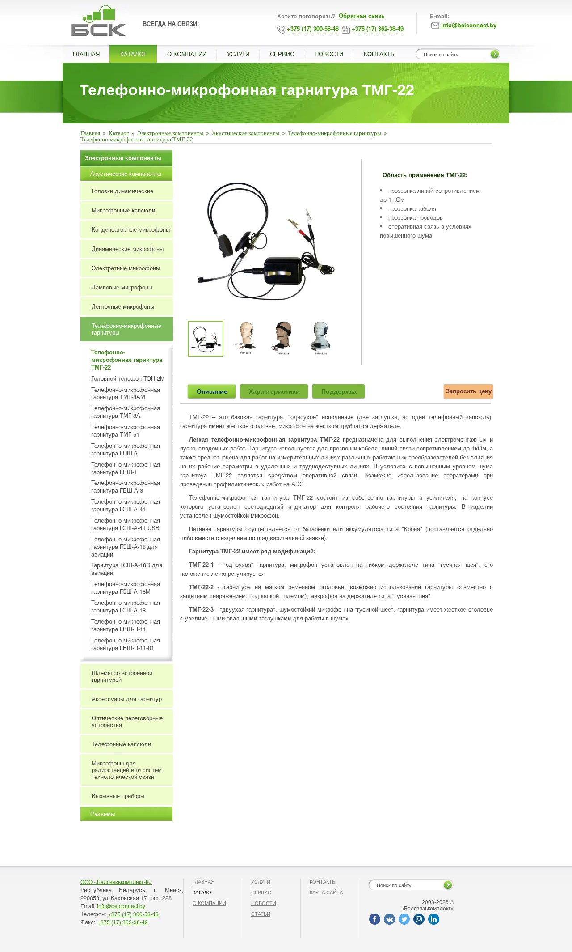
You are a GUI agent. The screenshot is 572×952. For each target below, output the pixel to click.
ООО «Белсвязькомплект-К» (116, 881)
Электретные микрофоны (126, 268)
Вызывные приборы (118, 795)
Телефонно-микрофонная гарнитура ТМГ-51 (125, 430)
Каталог (119, 133)
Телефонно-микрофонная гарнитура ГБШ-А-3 (125, 486)
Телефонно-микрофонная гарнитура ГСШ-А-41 (125, 505)
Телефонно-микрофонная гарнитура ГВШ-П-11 (125, 625)
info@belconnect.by (121, 906)
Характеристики (274, 391)
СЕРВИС (282, 54)
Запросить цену (469, 391)
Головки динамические (122, 191)
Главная (90, 133)
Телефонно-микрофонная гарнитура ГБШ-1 (125, 468)
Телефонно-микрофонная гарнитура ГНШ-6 (125, 449)
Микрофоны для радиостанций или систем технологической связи (127, 770)
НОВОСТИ (329, 54)
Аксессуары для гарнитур (127, 698)
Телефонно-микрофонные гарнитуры (334, 133)
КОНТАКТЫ (380, 54)
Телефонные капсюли (121, 744)
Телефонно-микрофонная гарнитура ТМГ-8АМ (125, 393)
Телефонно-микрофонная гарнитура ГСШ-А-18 (125, 606)
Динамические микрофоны (128, 248)
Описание (212, 391)
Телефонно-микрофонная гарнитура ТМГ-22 (126, 359)
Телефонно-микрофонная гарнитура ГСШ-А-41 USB (125, 524)
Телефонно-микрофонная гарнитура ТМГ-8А (125, 412)
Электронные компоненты (170, 133)
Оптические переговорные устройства (127, 721)
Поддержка (339, 391)
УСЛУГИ (238, 54)
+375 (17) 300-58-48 (133, 914)
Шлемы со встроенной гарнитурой (122, 676)
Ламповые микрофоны (122, 287)
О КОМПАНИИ (186, 54)
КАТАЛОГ (133, 54)
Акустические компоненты (245, 133)
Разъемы (102, 813)
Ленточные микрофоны (123, 306)
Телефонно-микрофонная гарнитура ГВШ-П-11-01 (125, 644)
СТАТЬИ (260, 913)
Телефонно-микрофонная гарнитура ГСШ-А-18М (125, 587)
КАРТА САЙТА (326, 892)
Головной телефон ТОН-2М (128, 378)
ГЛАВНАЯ (86, 54)
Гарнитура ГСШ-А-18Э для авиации (126, 569)
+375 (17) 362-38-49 (122, 922)
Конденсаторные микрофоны (131, 229)
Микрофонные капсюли (123, 210)
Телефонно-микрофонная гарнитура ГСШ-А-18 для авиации (125, 547)
